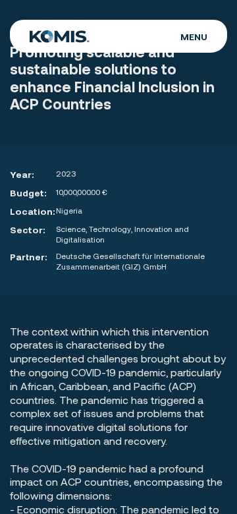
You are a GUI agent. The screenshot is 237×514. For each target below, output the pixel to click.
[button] (194, 36)
